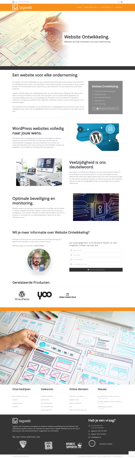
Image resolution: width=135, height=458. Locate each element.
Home (79, 7)
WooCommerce (46, 403)
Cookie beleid (118, 456)
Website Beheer (75, 403)
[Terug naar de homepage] (22, 7)
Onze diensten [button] (90, 7)
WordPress (45, 400)
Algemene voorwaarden (87, 456)
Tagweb (15, 406)
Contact (119, 7)
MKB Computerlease (20, 396)
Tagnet (15, 400)
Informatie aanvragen (106, 108)
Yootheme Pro (46, 410)
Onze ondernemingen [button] (22, 1)
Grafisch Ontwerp (76, 396)
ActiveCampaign (47, 406)
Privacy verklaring (104, 456)
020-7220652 (39, 246)
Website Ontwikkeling (78, 410)
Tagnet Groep (17, 403)
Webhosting (74, 400)
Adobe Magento (47, 396)
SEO (70, 406)
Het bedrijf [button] (106, 7)
